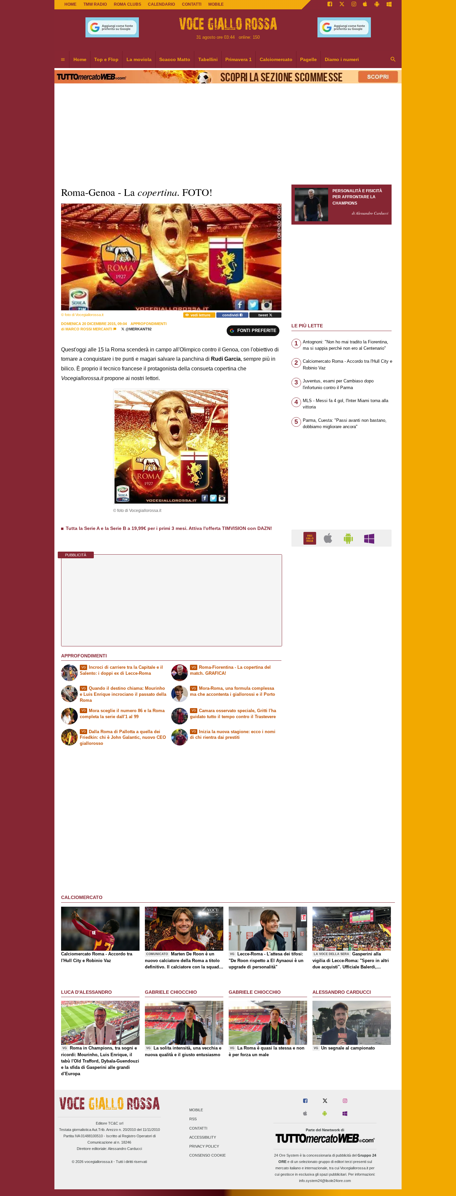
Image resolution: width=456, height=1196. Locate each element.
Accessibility (202, 1137)
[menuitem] (63, 60)
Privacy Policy (204, 1146)
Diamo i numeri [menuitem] (342, 59)
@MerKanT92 (138, 329)
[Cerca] (393, 60)
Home (70, 4)
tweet (263, 315)
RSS (193, 1119)
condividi (231, 315)
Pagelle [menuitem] (308, 59)
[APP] (310, 537)
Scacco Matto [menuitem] (174, 59)
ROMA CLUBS (127, 4)
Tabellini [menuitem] (208, 59)
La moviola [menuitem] (139, 59)
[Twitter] (342, 4)
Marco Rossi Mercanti (88, 329)
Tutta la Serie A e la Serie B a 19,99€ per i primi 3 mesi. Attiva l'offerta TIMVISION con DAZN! (169, 528)
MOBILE (216, 4)
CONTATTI (191, 4)
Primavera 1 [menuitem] (238, 59)
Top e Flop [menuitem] (106, 59)
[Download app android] (377, 4)
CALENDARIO (161, 4)
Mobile (196, 1110)
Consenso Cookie (207, 1156)
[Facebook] (329, 4)
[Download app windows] (389, 4)
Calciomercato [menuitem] (276, 59)
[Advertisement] (341, 810)
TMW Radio (95, 4)
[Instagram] (354, 4)
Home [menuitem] (79, 59)
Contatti (198, 1128)
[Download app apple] (365, 4)
